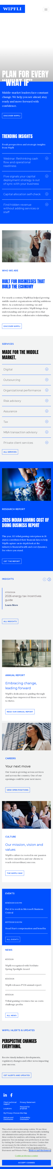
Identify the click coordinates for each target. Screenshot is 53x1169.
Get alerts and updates (17, 1075)
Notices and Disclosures (8, 1118)
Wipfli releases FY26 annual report (23, 985)
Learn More (11, 605)
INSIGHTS (8, 579)
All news (12, 1015)
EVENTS (10, 893)
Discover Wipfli (12, 116)
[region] (26, 1144)
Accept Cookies (26, 1163)
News (8, 950)
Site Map (23, 1113)
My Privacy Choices (12, 1113)
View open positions (17, 790)
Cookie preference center (26, 1156)
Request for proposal (25, 1108)
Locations (8, 1109)
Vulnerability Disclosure (25, 1118)
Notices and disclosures (40, 1150)
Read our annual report (20, 712)
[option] (26, 598)
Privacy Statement (27, 1102)
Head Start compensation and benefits (25, 928)
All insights (10, 621)
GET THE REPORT (12, 561)
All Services (10, 452)
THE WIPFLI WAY (15, 873)
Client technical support (10, 1103)
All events (13, 939)
